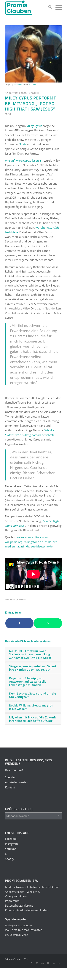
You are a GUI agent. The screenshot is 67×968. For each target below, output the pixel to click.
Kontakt (10, 787)
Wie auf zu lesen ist (23, 160)
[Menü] (57, 7)
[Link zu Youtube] (42, 963)
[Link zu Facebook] (31, 963)
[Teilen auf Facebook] (19, 623)
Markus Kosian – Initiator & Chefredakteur (32, 887)
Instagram (11, 844)
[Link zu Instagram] (37, 963)
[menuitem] (48, 7)
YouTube (10, 849)
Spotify (9, 859)
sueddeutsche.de (41, 546)
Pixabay (32, 84)
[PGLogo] (28, 7)
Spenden (10, 777)
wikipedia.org (13, 542)
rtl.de (47, 542)
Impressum (12, 901)
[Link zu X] (48, 963)
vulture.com (40, 537)
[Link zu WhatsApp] (53, 963)
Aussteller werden (16, 782)
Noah (22, 144)
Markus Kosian (18, 599)
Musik (8, 114)
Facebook (11, 839)
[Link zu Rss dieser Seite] (59, 963)
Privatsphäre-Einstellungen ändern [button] (27, 910)
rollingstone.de (33, 542)
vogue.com (24, 537)
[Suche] (48, 7)
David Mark (19, 84)
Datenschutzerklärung (19, 905)
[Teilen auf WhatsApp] (48, 623)
